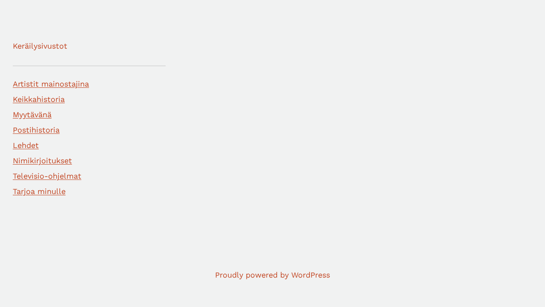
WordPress (310, 274)
